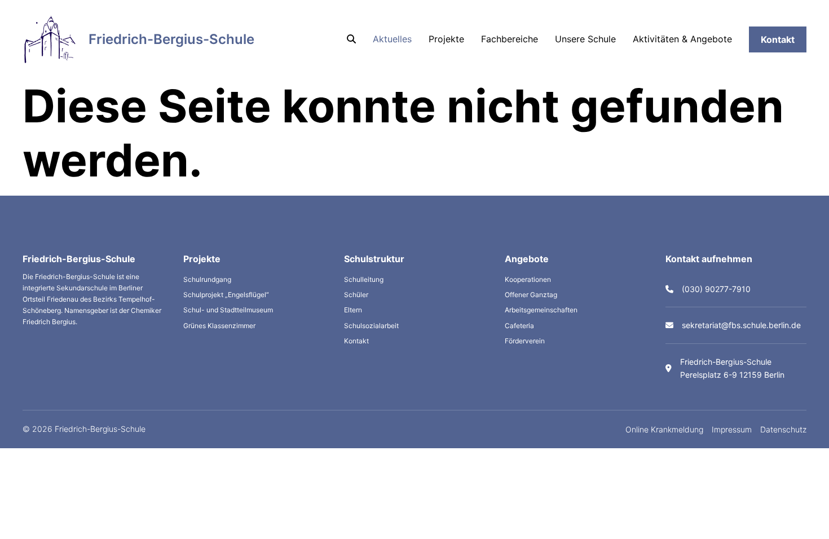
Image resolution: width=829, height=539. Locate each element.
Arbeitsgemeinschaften (541, 310)
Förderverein (525, 341)
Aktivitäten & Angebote (682, 39)
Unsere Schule (585, 39)
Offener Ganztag (531, 294)
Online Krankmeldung (664, 429)
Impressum (732, 429)
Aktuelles (392, 39)
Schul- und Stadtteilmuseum (228, 310)
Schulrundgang (207, 279)
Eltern (353, 310)
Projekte (446, 39)
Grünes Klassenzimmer (219, 325)
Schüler (356, 294)
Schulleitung (363, 279)
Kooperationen (528, 279)
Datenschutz (783, 429)
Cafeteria (519, 325)
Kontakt (778, 39)
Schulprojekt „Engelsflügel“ (226, 294)
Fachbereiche (509, 39)
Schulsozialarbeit (371, 325)
